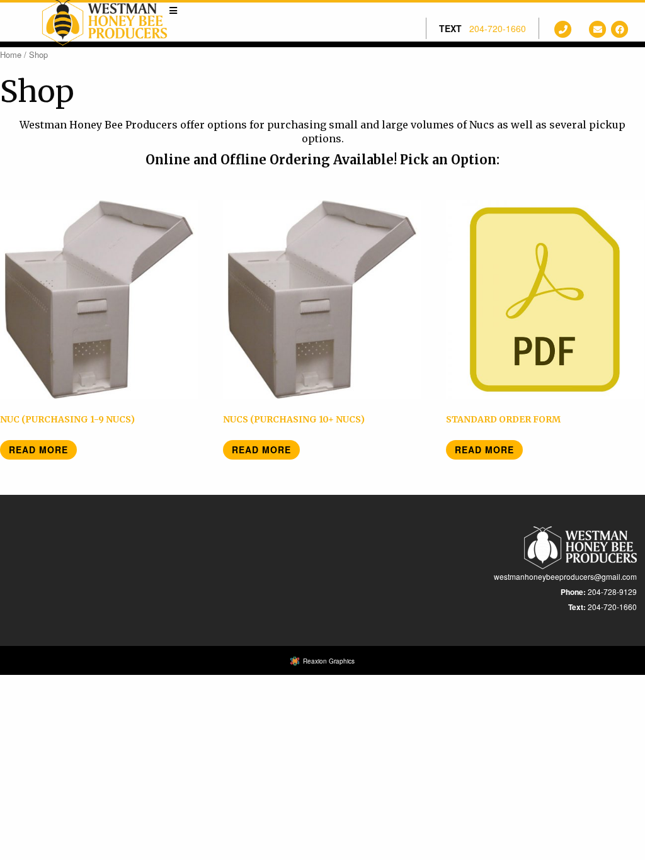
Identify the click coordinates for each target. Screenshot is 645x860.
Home (10, 54)
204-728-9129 (612, 591)
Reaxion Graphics (329, 661)
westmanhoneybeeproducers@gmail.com (565, 576)
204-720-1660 (497, 28)
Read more (38, 449)
